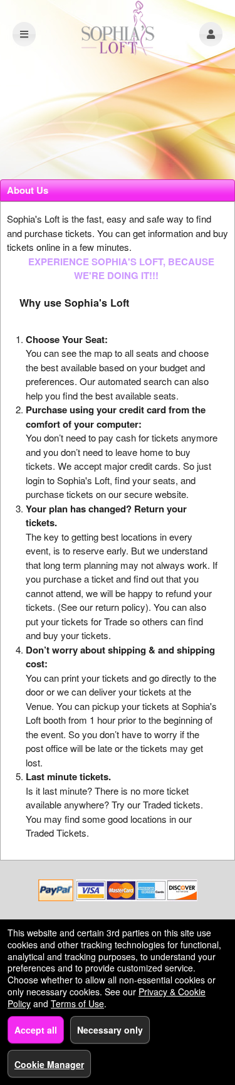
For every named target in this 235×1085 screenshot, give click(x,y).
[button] (210, 34)
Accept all (35, 1030)
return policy (120, 606)
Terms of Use (77, 1003)
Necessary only (110, 1030)
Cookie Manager (49, 1064)
